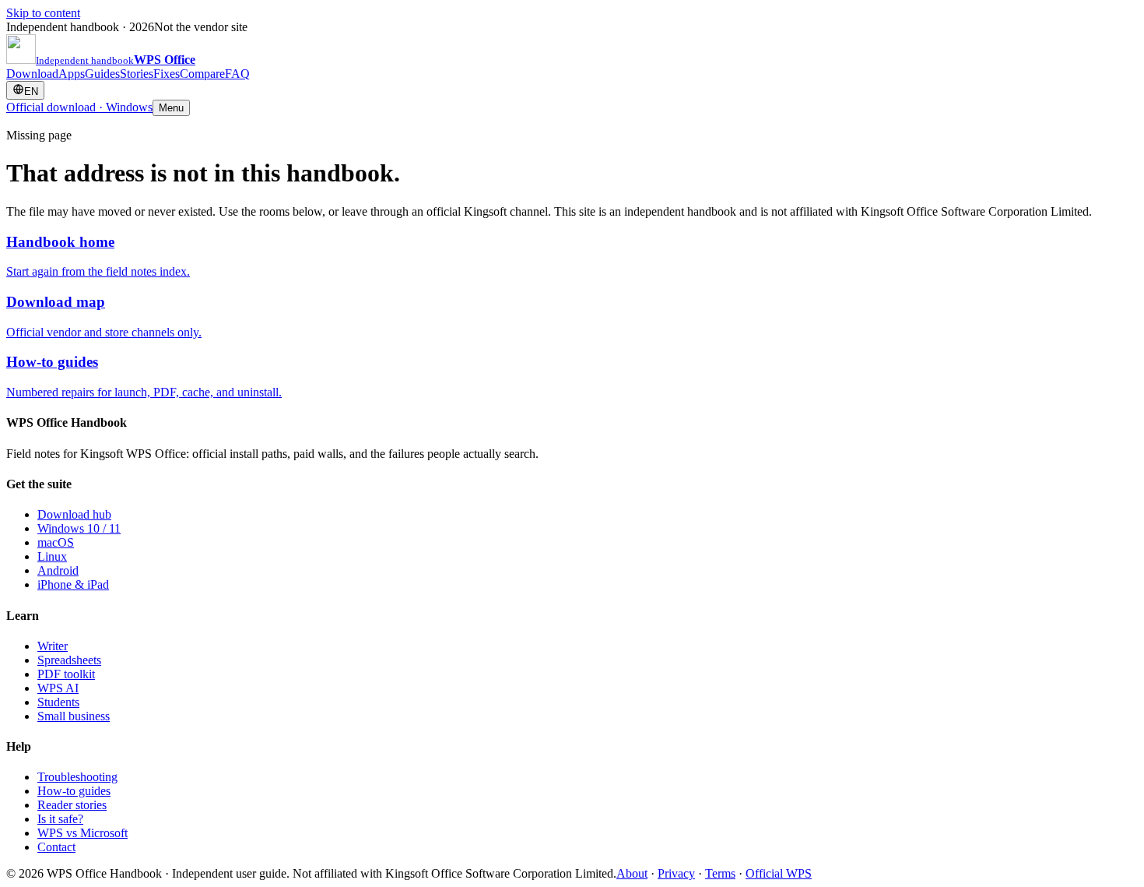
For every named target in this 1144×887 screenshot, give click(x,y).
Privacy (676, 873)
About (631, 873)
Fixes (166, 73)
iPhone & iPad (73, 584)
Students (58, 702)
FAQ (237, 73)
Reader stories (72, 804)
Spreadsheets (69, 660)
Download (32, 73)
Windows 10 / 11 (79, 528)
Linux (52, 556)
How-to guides (74, 790)
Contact (56, 847)
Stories (136, 73)
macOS (55, 542)
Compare (202, 73)
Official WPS (779, 873)
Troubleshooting (77, 776)
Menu (171, 108)
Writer (52, 646)
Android (58, 570)
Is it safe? (60, 818)
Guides (102, 73)
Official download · (79, 107)
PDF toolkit (66, 674)
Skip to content (43, 12)
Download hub (74, 514)
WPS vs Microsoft (82, 832)
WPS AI (58, 688)
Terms (720, 873)
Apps (71, 73)
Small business (73, 716)
